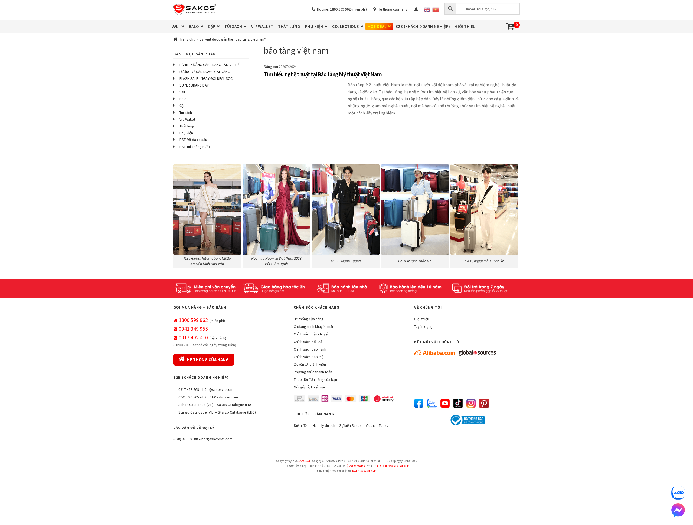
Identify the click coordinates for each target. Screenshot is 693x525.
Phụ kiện (186, 132)
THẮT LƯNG (289, 26)
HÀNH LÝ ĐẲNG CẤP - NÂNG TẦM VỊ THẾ (209, 64)
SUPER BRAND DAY (194, 85)
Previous (180, 215)
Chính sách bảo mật (309, 356)
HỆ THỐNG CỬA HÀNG (208, 359)
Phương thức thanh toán (313, 371)
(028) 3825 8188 (185, 439)
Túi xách (185, 112)
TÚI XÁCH (233, 26)
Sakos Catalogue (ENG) (235, 404)
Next (513, 215)
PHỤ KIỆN (314, 26)
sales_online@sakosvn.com (392, 466)
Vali (182, 92)
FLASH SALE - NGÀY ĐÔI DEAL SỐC (206, 78)
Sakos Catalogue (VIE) (195, 404)
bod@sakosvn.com (217, 439)
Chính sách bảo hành (310, 349)
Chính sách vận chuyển (311, 334)
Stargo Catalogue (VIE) (196, 412)
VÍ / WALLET (262, 26)
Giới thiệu (421, 318)
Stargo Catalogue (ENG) (237, 412)
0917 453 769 (188, 389)
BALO (194, 26)
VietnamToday (377, 425)
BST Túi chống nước (195, 146)
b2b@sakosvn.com (217, 389)
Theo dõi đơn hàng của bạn (315, 379)
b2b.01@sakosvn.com (220, 397)
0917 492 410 (193, 337)
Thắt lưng (186, 126)
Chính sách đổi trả (308, 341)
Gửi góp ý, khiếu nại (309, 387)
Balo (183, 98)
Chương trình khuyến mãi (313, 326)
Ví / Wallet (187, 119)
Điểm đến (301, 425)
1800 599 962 (193, 319)
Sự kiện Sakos (350, 425)
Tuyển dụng (423, 326)
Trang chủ (187, 39)
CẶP (211, 26)
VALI (176, 26)
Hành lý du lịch (324, 425)
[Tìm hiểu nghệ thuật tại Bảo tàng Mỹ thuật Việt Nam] (304, 102)
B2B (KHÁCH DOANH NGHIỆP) (422, 26)
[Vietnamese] (435, 10)
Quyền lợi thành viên (310, 364)
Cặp (182, 105)
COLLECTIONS (345, 26)
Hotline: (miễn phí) (341, 9)
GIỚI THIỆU (465, 26)
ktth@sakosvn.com (364, 471)
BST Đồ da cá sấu (193, 139)
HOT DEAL (377, 26)
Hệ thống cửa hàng (392, 9)
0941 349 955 (193, 328)
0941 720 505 (188, 397)
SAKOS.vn (304, 461)
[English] (427, 10)
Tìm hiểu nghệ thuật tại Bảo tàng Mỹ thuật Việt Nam (323, 74)
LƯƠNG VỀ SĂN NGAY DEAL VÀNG (204, 71)
